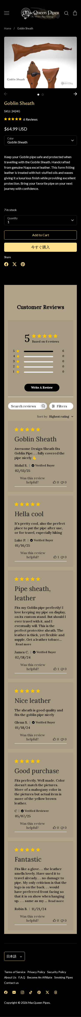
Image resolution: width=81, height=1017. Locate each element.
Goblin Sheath (17, 142)
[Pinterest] (39, 992)
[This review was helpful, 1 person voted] (55, 557)
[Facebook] (6, 992)
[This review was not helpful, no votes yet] (62, 482)
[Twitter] (47, 992)
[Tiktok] (31, 992)
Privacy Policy (36, 972)
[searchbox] (24, 406)
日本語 (11, 956)
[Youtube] (14, 992)
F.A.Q (21, 977)
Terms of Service (14, 972)
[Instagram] (22, 992)
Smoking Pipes (63, 977)
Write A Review (42, 387)
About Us (10, 977)
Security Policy (56, 972)
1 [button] (38, 95)
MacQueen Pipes (39, 1002)
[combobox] (55, 416)
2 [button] (43, 95)
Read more (23, 644)
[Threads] (56, 992)
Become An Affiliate (39, 977)
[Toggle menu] (6, 13)
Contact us (11, 982)
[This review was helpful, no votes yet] (54, 482)
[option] (40, 62)
